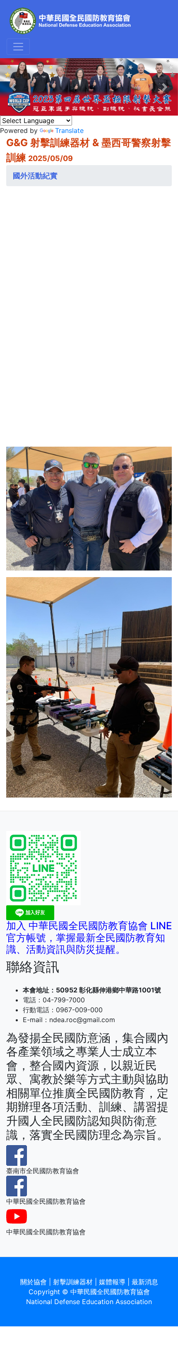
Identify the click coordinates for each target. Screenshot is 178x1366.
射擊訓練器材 (73, 1282)
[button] (13, 87)
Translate (69, 130)
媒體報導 (112, 1282)
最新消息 (145, 1282)
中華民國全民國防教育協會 (110, 1292)
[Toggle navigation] (18, 46)
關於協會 (33, 1282)
